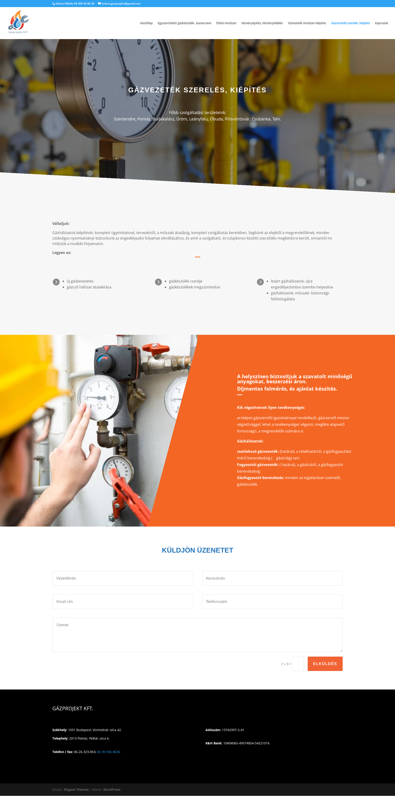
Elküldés (325, 664)
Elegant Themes (76, 789)
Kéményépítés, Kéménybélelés (262, 23)
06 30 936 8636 (108, 752)
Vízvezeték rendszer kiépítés (307, 23)
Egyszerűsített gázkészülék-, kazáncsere (184, 23)
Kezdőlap (146, 23)
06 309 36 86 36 (84, 3)
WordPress (111, 789)
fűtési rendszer (226, 23)
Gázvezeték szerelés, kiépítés (350, 23)
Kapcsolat (381, 23)
